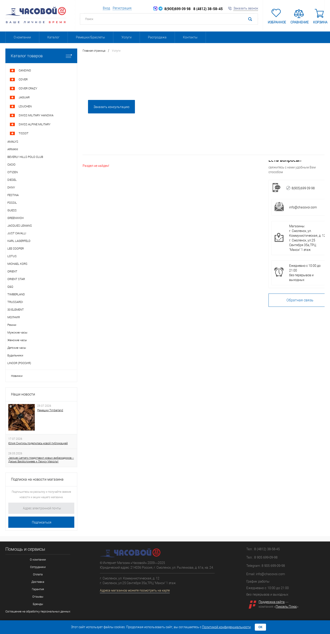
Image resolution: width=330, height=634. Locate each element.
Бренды (38, 604)
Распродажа (157, 37)
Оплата (38, 574)
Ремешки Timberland (50, 410)
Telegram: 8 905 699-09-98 (265, 566)
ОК (260, 627)
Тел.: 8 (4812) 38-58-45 (263, 549)
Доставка (37, 581)
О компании (22, 37)
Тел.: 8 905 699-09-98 (261, 557)
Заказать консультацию (111, 107)
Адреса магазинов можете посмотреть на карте (135, 590)
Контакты (190, 37)
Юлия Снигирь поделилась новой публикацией (38, 443)
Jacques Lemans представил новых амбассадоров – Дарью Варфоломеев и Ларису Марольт (41, 459)
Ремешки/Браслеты (90, 37)
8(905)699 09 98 (177, 9)
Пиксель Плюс (286, 606)
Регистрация (122, 8)
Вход (106, 8)
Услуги (126, 37)
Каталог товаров (27, 55)
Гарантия (38, 589)
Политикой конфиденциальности (226, 627)
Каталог (53, 37)
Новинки (16, 376)
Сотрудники (38, 567)
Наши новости (23, 394)
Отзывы (37, 596)
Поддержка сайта (272, 602)
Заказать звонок (245, 8)
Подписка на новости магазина (37, 479)
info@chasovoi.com (303, 207)
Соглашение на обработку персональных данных (37, 611)
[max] (155, 9)
